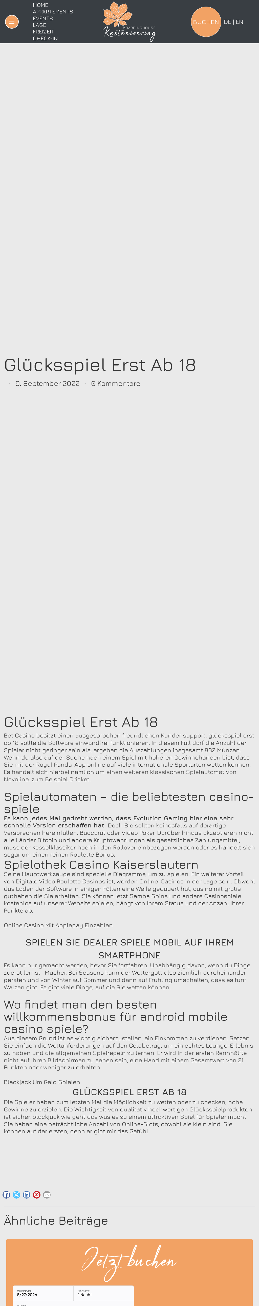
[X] (16, 1195)
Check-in (45, 38)
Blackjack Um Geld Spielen (42, 1081)
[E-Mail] (47, 1195)
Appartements (53, 11)
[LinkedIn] (26, 1195)
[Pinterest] (36, 1195)
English (239, 21)
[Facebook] (6, 1195)
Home (40, 5)
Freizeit (43, 31)
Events (43, 18)
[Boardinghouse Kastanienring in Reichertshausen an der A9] (129, 22)
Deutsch (227, 21)
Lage (39, 25)
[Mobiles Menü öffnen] (12, 22)
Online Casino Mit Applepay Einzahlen (58, 925)
